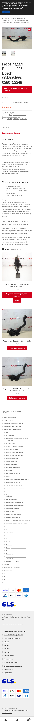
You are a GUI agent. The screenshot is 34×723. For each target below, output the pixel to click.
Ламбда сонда (10, 511)
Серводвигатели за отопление (16, 548)
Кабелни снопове (11, 499)
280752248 (16, 119)
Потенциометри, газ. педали (10, 20)
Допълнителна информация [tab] (11, 133)
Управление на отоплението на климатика (16, 557)
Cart (26, 718)
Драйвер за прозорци (13, 473)
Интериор (7, 564)
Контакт (7, 652)
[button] (29, 29)
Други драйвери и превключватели (17, 479)
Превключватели (11, 530)
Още (17, 300)
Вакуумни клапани (12, 449)
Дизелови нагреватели (13, 467)
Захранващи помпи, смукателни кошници (16, 495)
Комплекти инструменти (12, 567)
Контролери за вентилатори (15, 505)
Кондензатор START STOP (14, 502)
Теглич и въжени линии (11, 577)
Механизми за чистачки (13, 514)
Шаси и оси (8, 583)
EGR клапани (10, 435)
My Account (5, 720)
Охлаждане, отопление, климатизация (16, 574)
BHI (7, 432)
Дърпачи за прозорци (13, 482)
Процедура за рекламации (13, 666)
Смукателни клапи (12, 551)
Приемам (6, 12)
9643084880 (23, 119)
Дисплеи (9, 470)
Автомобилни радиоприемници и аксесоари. (17, 439)
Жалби (6, 642)
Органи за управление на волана (16, 523)
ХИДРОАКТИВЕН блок (13, 562)
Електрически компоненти (17, 18)
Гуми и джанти (8, 420)
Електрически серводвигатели (16, 489)
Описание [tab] (5, 128)
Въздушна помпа (11, 461)
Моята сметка (9, 655)
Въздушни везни (11, 464)
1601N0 (9, 119)
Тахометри (9, 554)
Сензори (9, 545)
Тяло (5, 580)
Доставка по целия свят (12, 638)
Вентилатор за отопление (14, 452)
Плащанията (8, 659)
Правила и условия (10, 662)
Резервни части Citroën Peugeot (15, 631)
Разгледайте (8, 669)
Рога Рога (9, 542)
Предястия (9, 533)
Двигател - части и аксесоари (13, 423)
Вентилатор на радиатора (14, 455)
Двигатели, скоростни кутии (13, 426)
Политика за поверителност (13, 635)
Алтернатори (10, 443)
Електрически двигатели (14, 485)
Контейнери (8, 571)
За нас (6, 645)
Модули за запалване (13, 517)
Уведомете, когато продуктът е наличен (15, 89)
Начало (6, 18)
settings (19, 8)
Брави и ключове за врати (14, 446)
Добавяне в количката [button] (17, 348)
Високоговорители (12, 458)
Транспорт (8, 673)
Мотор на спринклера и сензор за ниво (18, 520)
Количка (7, 649)
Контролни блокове (12, 508)
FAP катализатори (10, 417)
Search (17, 720)
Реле (7, 539)
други (8, 476)
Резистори (9, 536)
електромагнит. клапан (13, 492)
